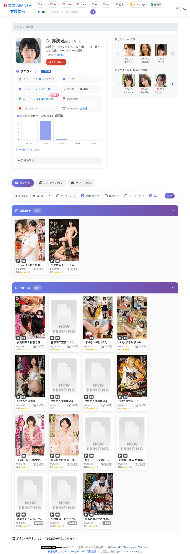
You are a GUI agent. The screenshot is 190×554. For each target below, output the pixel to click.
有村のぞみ (129, 92)
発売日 (157, 4)
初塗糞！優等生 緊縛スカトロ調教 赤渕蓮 (143, 459)
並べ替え (22, 195)
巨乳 (121, 4)
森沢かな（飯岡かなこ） (161, 92)
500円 (108, 464)
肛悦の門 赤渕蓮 (26, 401)
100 (108, 4)
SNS (43, 12)
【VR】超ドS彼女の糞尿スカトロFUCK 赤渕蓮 (44, 459)
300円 (40, 269)
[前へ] (117, 53)
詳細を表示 (27, 160)
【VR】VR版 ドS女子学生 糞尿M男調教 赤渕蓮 (112, 342)
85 (40, 79)
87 (128, 58)
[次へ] (172, 53)
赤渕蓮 (84, 108)
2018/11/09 (43, 89)
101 (82, 4)
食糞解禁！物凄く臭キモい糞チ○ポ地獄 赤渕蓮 (44, 342)
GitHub (144, 547)
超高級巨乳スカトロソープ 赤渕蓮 (70, 459)
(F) (131, 58)
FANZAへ (57, 61)
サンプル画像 (83, 182)
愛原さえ (129, 62)
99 (54, 4)
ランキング (139, 4)
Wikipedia (58, 54)
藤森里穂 (145, 92)
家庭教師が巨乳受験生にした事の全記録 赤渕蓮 (112, 518)
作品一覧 (24, 182)
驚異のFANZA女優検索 (19, 8)
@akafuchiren (45, 98)
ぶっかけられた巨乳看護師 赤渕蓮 (36, 265)
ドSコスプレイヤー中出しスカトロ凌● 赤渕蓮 (146, 401)
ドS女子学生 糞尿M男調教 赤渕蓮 (138, 342)
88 (161, 58)
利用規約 (53, 551)
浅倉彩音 (145, 62)
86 (128, 89)
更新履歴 (91, 551)
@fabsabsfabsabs (127, 551)
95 (144, 58)
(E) (131, 89)
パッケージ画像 (52, 182)
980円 (74, 405)
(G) (147, 89)
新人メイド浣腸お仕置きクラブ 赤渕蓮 (107, 459)
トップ (18, 26)
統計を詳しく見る (31, 149)
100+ (68, 4)
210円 (108, 523)
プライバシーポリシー (72, 551)
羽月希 (161, 62)
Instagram (130, 547)
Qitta (113, 547)
